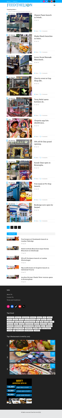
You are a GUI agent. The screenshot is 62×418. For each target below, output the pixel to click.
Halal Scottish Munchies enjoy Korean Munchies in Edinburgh (35, 250)
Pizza (43, 326)
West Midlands (29, 330)
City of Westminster (30, 319)
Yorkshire (37, 330)
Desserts (44, 319)
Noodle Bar (10, 326)
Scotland (10, 328)
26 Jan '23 (36, 125)
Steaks (35, 328)
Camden (50, 317)
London (36, 323)
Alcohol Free (11, 317)
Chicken (15, 319)
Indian (46, 321)
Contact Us (15, 1)
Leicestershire (29, 323)
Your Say (10, 247)
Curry (38, 319)
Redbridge (49, 326)
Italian (51, 321)
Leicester (21, 323)
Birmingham (26, 317)
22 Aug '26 (23, 243)
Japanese (10, 323)
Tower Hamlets (46, 328)
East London (11, 321)
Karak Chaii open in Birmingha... (42, 164)
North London (18, 326)
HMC (42, 321)
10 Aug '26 (23, 281)
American (18, 317)
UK (14, 330)
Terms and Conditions (13, 300)
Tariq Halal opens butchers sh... (41, 100)
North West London (28, 326)
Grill (37, 321)
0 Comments (44, 31)
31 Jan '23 (36, 20)
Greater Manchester (29, 321)
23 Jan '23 (36, 210)
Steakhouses (29, 328)
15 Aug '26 (23, 262)
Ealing (49, 319)
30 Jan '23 (36, 41)
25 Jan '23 (36, 146)
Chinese (21, 319)
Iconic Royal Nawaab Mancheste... (42, 58)
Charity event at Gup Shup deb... (42, 79)
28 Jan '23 (36, 83)
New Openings (11, 14)
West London (20, 330)
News (9, 119)
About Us (8, 1)
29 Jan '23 (36, 62)
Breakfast (33, 317)
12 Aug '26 (23, 272)
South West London (18, 328)
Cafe (44, 317)
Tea (40, 328)
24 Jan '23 (36, 189)
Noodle (50, 323)
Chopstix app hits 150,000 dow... (41, 121)
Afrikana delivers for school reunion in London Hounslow (19, 11)
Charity (9, 319)
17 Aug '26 (23, 253)
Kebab (15, 323)
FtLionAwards (19, 321)
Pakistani (37, 326)
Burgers (39, 317)
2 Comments (44, 73)
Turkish (9, 330)
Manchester (43, 323)
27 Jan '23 (36, 104)
